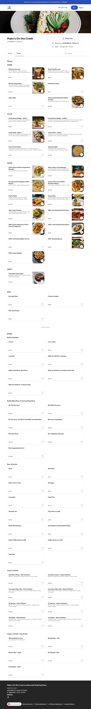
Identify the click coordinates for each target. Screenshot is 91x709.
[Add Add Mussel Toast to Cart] (81, 91)
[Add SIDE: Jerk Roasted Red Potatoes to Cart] (81, 218)
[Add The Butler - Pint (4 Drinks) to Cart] (42, 625)
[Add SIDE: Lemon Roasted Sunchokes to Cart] (81, 232)
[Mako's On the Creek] (9, 7)
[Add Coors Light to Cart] (81, 349)
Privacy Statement (40, 704)
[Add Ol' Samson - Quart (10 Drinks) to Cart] (81, 611)
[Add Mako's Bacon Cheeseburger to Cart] (81, 175)
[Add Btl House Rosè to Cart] (42, 441)
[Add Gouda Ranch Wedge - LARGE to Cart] (81, 126)
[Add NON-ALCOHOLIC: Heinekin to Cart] (81, 363)
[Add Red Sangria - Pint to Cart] (81, 660)
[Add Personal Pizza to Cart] (42, 304)
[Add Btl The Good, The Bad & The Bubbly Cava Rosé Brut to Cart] (42, 427)
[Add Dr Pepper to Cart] (81, 490)
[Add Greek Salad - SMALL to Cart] (42, 140)
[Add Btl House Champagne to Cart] (81, 427)
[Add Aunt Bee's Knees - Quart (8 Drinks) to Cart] (81, 582)
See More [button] (64, 2)
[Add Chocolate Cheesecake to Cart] (42, 281)
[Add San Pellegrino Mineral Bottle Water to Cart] (81, 533)
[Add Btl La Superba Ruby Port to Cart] (42, 455)
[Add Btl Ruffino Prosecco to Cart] (81, 412)
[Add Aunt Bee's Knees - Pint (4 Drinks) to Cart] (42, 582)
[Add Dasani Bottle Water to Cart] (42, 533)
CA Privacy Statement (55, 704)
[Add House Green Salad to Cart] (42, 154)
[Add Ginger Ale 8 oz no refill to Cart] (81, 547)
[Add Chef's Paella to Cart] (42, 203)
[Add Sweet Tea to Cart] (81, 504)
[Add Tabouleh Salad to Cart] (81, 154)
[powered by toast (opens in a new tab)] (14, 704)
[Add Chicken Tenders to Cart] (81, 304)
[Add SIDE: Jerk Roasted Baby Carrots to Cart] (42, 246)
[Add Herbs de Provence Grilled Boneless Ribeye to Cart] (81, 189)
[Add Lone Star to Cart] (42, 363)
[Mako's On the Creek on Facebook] (8, 697)
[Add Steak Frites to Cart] (81, 203)
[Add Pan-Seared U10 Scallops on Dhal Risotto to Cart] (42, 189)
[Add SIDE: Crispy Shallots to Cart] (42, 260)
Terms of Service (27, 704)
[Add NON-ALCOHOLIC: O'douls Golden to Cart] (42, 392)
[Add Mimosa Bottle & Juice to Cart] (42, 645)
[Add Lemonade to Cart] (42, 504)
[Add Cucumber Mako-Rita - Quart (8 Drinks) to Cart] (81, 596)
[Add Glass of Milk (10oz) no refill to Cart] (42, 547)
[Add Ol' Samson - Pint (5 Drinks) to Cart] (42, 611)
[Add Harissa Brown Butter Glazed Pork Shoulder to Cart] (42, 175)
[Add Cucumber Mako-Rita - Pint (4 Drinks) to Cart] (42, 596)
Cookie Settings (69, 704)
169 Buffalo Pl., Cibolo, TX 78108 (17, 690)
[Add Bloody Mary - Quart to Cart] (42, 660)
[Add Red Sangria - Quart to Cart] (42, 674)
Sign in (81, 7)
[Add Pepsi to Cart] (42, 476)
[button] (11, 53)
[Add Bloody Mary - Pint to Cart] (81, 645)
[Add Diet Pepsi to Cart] (81, 476)
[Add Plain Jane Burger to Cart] (42, 318)
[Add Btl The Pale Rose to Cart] (42, 412)
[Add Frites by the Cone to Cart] (42, 77)
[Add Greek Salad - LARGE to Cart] (81, 140)
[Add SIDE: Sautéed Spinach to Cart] (81, 246)
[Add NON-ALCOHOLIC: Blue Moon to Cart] (42, 378)
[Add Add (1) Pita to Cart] (42, 105)
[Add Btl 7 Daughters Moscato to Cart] (81, 441)
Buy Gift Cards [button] (62, 7)
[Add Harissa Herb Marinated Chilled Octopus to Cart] (81, 105)
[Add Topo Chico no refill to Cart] (81, 519)
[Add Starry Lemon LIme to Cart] (42, 490)
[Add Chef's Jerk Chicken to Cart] (42, 218)
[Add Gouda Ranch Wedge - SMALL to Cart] (42, 126)
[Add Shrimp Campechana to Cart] (42, 91)
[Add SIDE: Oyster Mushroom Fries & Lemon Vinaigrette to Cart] (42, 232)
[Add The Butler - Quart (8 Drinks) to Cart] (81, 625)
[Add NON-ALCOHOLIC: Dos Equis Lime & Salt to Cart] (81, 378)
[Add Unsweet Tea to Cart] (42, 519)
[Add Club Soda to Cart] (42, 562)
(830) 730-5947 (12, 688)
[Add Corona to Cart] (42, 349)
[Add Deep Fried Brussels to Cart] (81, 77)
